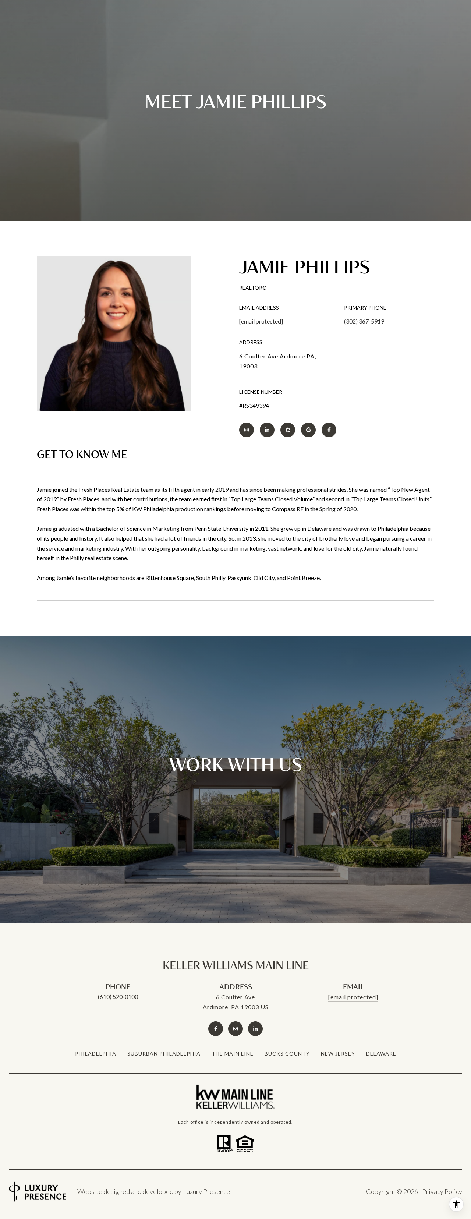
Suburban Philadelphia (164, 1053)
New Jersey (338, 1053)
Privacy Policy (442, 1191)
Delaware (381, 1053)
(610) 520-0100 (118, 996)
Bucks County (287, 1053)
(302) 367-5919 (364, 321)
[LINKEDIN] (267, 430)
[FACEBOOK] (329, 430)
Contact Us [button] (235, 796)
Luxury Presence (206, 1191)
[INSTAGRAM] (246, 430)
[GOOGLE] (308, 430)
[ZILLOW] (287, 430)
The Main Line (233, 1053)
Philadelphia (95, 1053)
